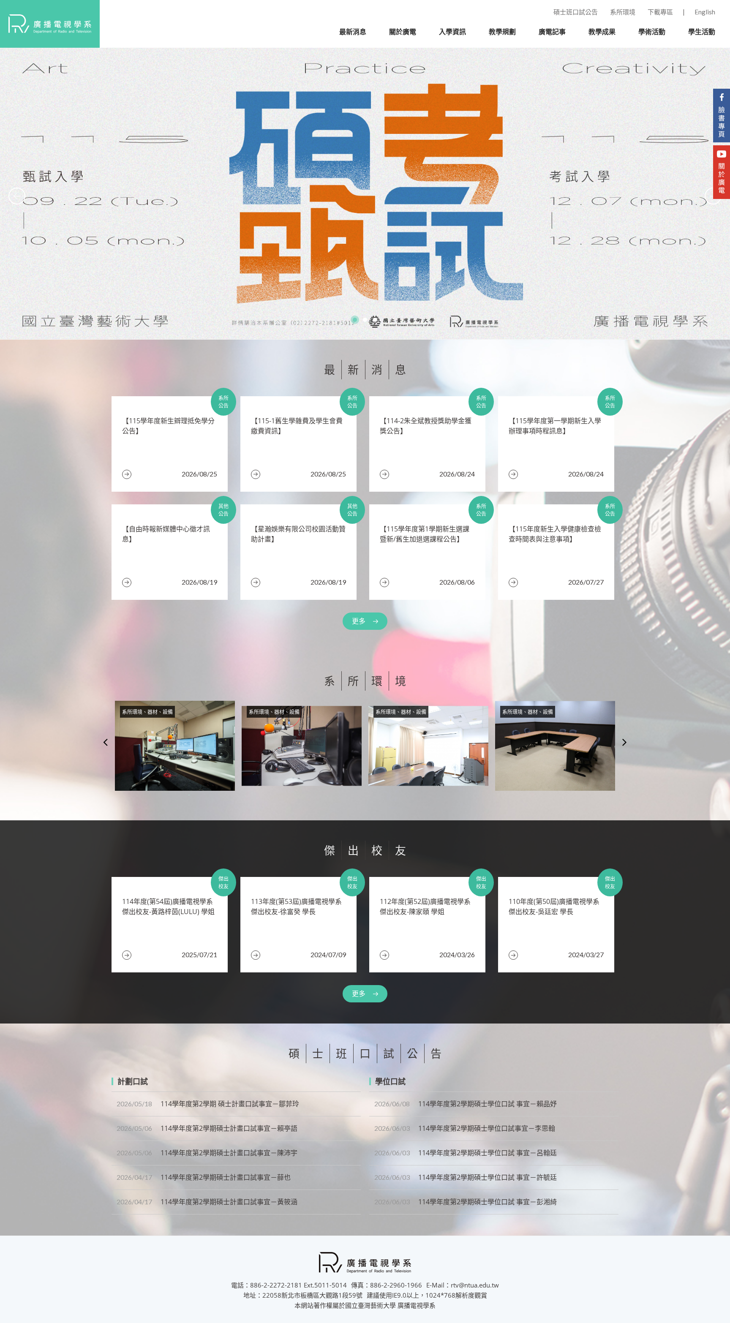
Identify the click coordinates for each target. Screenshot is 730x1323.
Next (624, 741)
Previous (105, 741)
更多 (358, 621)
